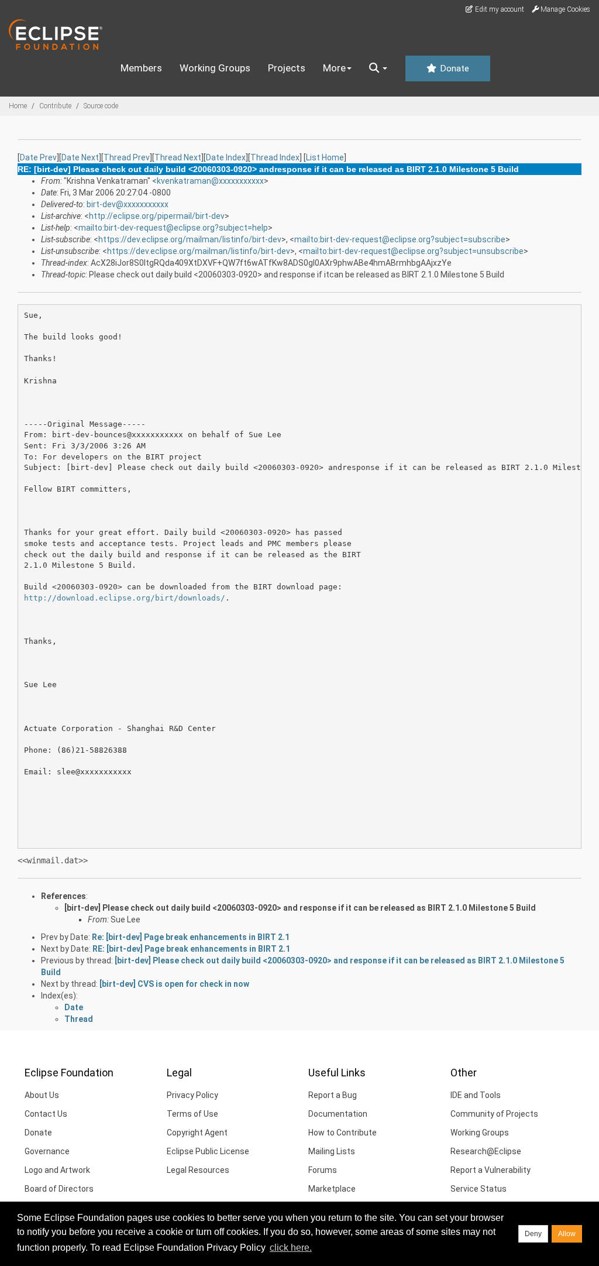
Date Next (80, 157)
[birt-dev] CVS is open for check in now (174, 984)
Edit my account (498, 9)
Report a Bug (332, 1095)
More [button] (334, 68)
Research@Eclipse (485, 1151)
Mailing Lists (331, 1151)
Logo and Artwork (57, 1170)
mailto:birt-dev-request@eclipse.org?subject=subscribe (399, 239)
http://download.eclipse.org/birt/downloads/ (124, 597)
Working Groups (215, 68)
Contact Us (46, 1114)
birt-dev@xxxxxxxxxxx (127, 204)
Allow (567, 1234)
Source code (101, 106)
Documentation (337, 1114)
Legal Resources (198, 1170)
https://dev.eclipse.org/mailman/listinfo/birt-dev (189, 239)
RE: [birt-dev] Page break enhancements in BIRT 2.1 (191, 948)
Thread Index (275, 157)
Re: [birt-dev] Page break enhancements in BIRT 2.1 (191, 937)
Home (18, 106)
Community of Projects (494, 1114)
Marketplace (332, 1188)
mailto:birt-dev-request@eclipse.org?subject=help (173, 227)
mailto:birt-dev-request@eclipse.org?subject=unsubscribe (413, 251)
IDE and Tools (475, 1095)
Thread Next (177, 157)
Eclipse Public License (208, 1151)
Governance (47, 1151)
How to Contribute (342, 1132)
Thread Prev (127, 157)
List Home (325, 157)
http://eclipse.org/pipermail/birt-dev (157, 216)
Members (141, 68)
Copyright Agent (197, 1132)
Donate (453, 68)
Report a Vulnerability (490, 1170)
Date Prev (38, 157)
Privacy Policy (192, 1095)
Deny (533, 1234)
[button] (378, 68)
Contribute (55, 106)
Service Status (478, 1188)
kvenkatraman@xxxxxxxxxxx (210, 181)
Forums (322, 1170)
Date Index (226, 157)
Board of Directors (59, 1188)
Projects (286, 68)
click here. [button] (291, 1248)
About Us (42, 1095)
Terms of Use (192, 1114)
